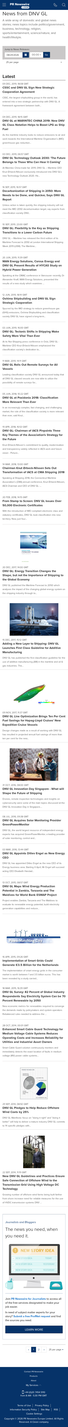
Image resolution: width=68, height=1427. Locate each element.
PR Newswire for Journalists (28, 1299)
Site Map (45, 1409)
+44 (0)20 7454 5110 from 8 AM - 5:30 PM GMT (33, 1394)
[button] (26, 55)
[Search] (64, 5)
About (33, 1380)
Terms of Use (24, 1405)
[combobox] (36, 55)
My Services (32, 1385)
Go (46, 55)
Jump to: (17, 49)
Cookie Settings (34, 1413)
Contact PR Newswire (33, 1371)
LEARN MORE (34, 1329)
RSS (56, 1409)
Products (34, 1376)
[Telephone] (55, 5)
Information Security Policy (23, 1409)
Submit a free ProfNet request (31, 1316)
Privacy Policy (42, 1405)
